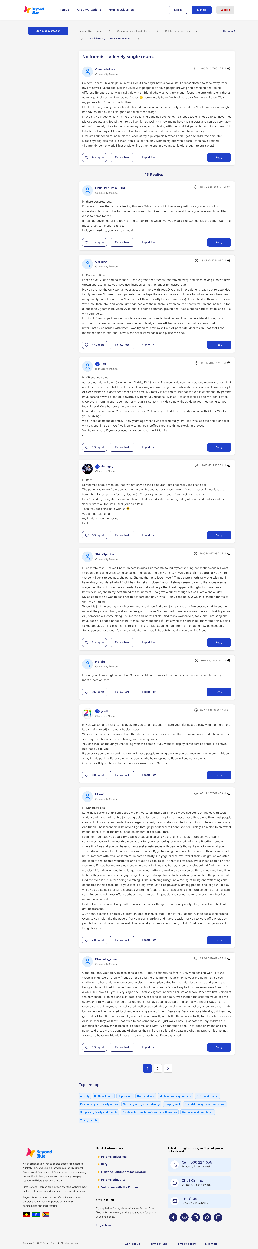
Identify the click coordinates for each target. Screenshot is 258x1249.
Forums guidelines (121, 9)
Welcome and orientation (197, 1112)
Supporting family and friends (98, 1112)
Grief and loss (146, 1096)
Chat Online (192, 1180)
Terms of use (158, 1243)
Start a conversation (48, 30)
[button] (87, 157)
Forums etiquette (113, 1179)
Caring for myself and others (133, 30)
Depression (125, 1096)
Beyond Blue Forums (38, 10)
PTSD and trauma (207, 1096)
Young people (88, 1120)
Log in (178, 9)
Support (225, 9)
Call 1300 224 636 (197, 1162)
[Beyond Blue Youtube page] (184, 1224)
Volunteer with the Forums (119, 1187)
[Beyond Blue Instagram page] (195, 1224)
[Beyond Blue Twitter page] (207, 1224)
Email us (189, 1199)
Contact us (132, 1243)
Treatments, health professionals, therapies (149, 1112)
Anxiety (84, 1096)
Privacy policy (186, 1243)
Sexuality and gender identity (141, 1104)
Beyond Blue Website (39, 1153)
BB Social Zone (103, 1096)
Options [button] (228, 30)
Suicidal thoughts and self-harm (205, 1104)
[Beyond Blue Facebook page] (173, 1224)
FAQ (104, 1164)
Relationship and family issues (182, 30)
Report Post (149, 157)
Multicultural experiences (176, 1096)
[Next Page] (168, 1068)
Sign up (201, 9)
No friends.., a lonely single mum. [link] (110, 38)
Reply (219, 157)
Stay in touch (104, 1225)
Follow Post (122, 157)
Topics (64, 9)
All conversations (89, 9)
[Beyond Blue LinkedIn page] (218, 1224)
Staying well (172, 1104)
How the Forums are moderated (123, 1172)
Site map (211, 1243)
